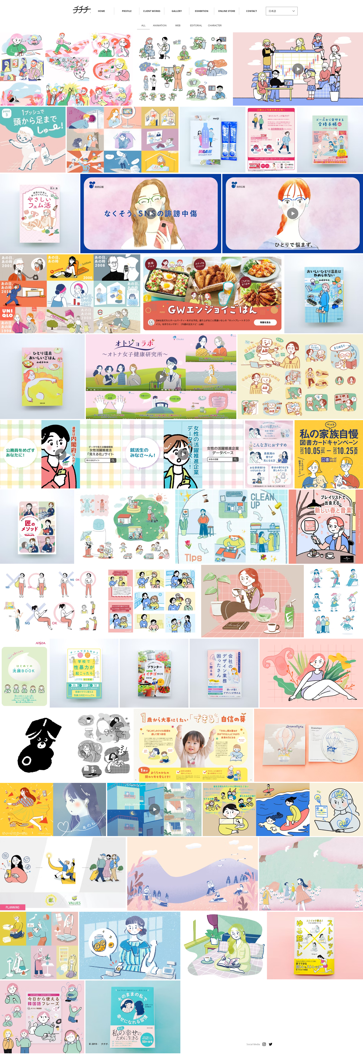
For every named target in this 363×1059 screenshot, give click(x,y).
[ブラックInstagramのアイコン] (264, 1044)
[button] (226, 11)
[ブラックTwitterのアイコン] (270, 1044)
